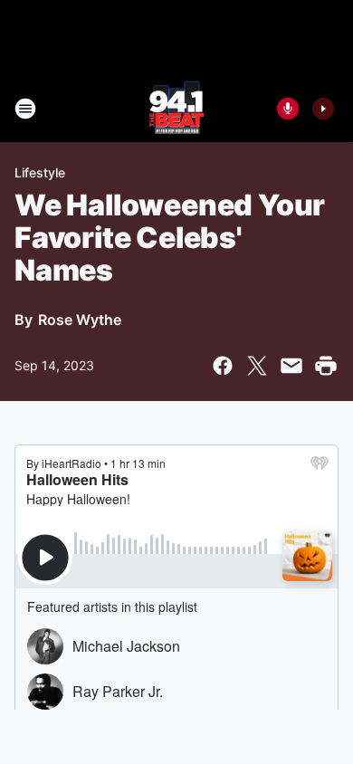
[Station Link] (176, 109)
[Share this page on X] (257, 365)
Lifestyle (39, 172)
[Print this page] (326, 365)
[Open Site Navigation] (25, 108)
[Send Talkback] (288, 108)
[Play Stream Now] (323, 108)
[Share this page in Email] (291, 365)
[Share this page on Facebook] (222, 365)
